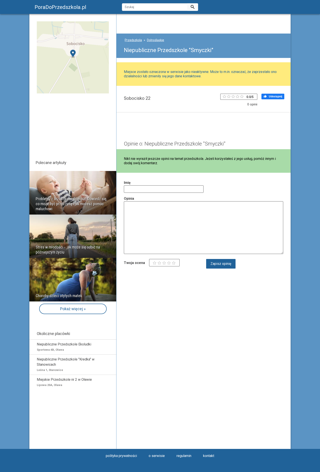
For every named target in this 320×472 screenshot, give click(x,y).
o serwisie (157, 456)
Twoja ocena (134, 263)
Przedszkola (133, 40)
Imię (127, 183)
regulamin (184, 456)
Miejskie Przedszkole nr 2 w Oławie (64, 382)
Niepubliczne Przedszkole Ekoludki (64, 346)
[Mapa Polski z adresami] (73, 57)
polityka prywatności (121, 456)
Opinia (129, 198)
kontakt (208, 456)
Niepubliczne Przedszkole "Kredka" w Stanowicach (65, 364)
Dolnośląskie (155, 40)
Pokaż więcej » (73, 308)
